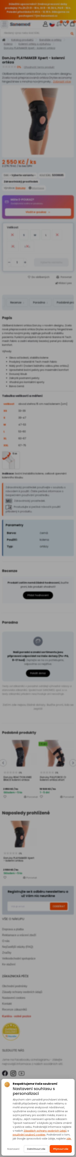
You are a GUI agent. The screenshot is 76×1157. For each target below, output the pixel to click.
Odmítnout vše (36, 1149)
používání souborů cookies (29, 1134)
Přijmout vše (60, 1149)
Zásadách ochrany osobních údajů (45, 1131)
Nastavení (13, 1149)
